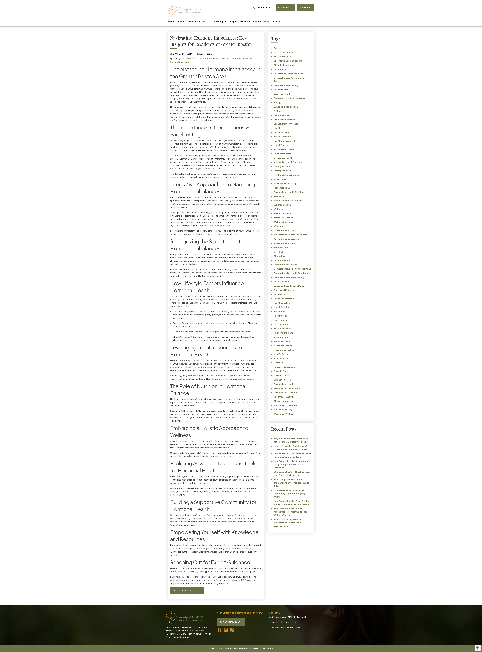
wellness (226, 58)
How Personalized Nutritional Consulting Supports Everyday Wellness (290, 493)
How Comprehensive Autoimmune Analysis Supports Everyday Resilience (291, 464)
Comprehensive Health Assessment (292, 268)
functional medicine (284, 290)
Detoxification (281, 281)
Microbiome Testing (284, 350)
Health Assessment (284, 298)
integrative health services (288, 162)
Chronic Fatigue (282, 260)
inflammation (281, 337)
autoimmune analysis (285, 230)
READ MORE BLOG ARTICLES (187, 591)
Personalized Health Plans (287, 388)
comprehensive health (285, 264)
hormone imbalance (242, 58)
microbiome (280, 179)
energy (277, 102)
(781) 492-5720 (263, 7)
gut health (279, 294)
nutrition (278, 362)
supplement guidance (285, 405)
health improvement (284, 141)
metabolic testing (283, 345)
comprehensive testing (286, 85)
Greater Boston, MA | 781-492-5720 (289, 617)
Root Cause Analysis (284, 396)
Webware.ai (267, 648)
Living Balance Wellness (237, 648)
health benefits (282, 303)
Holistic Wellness (282, 328)
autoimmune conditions (286, 239)
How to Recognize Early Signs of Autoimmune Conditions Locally (290, 448)
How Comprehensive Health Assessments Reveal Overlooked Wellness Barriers (291, 511)
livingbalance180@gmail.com (242, 580)
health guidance (282, 136)
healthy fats (280, 315)
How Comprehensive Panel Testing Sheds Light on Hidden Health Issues (292, 503)
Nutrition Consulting (284, 367)
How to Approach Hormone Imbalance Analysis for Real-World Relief (291, 482)
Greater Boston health (285, 119)
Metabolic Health (282, 341)
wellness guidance (283, 217)
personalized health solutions (289, 192)
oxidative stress (282, 379)
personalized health (180, 62)
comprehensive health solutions (291, 273)
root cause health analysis (288, 200)
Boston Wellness (282, 56)
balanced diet (281, 247)
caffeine (278, 251)
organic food (281, 371)
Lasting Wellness (282, 170)
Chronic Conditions (284, 65)
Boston (277, 48)
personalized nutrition (285, 392)
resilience (279, 196)
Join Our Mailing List (231, 622)
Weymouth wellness (284, 414)
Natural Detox (281, 358)
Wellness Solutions (283, 222)
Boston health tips (283, 52)
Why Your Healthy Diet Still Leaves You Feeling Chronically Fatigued (291, 440)
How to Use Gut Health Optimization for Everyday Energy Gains (292, 455)
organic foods (281, 375)
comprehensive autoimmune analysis (289, 79)
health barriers (281, 132)
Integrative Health (212, 58)
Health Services (282, 145)
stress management (284, 401)
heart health (280, 320)
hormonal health (282, 153)
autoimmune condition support (290, 234)
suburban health (282, 204)
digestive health (282, 94)
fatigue (278, 111)
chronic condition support (288, 60)
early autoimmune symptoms (289, 98)
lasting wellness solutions (287, 175)
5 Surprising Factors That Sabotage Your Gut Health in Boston (292, 473)
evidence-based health (286, 106)
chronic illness (281, 69)
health (277, 128)
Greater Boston (193, 58)
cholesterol (280, 256)
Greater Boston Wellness (286, 123)
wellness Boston (282, 213)
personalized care (283, 187)
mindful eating (281, 354)
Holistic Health (281, 324)
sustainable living (283, 409)
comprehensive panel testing (289, 277)
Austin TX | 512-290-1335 (284, 622)
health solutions (282, 307)
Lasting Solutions (283, 166)
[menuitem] (171, 21)
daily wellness (281, 89)
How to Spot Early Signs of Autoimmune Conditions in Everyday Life (287, 522)
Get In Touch (285, 7)
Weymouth (279, 226)
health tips (279, 311)
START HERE (306, 7)
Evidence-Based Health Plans (289, 286)
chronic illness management (288, 73)
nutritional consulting (285, 183)
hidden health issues (284, 149)
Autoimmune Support (285, 243)
